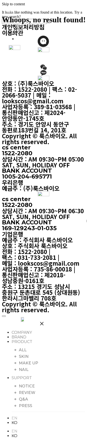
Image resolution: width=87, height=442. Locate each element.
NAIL (24, 369)
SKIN (24, 356)
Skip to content (13, 4)
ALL (23, 350)
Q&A (23, 399)
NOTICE (27, 386)
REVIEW (27, 392)
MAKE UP (28, 363)
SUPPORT (22, 378)
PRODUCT (22, 341)
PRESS (25, 405)
